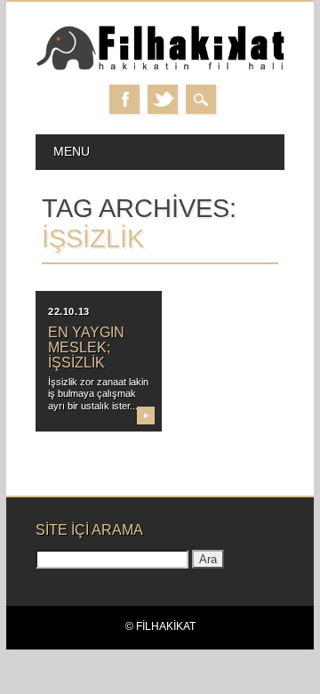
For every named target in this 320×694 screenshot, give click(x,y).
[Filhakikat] (160, 67)
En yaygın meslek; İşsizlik (86, 347)
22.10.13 (68, 311)
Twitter (163, 99)
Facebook (124, 99)
